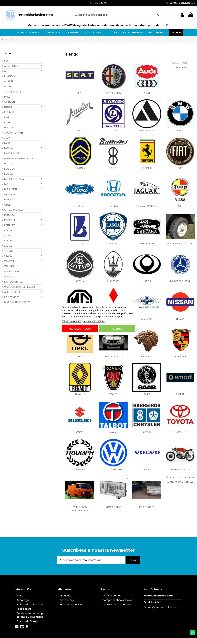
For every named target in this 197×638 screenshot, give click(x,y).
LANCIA (113, 243)
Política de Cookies (27, 621)
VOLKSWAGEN (113, 469)
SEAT (80, 93)
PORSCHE (180, 356)
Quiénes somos (112, 595)
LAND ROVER (146, 243)
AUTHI (113, 130)
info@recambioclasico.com (164, 607)
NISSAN (180, 319)
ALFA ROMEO (113, 93)
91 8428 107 (154, 602)
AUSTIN (80, 130)
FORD (79, 206)
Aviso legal (22, 600)
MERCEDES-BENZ (180, 281)
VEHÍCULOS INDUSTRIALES (80, 509)
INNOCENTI (180, 67)
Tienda (6, 53)
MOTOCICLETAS (180, 469)
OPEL (80, 356)
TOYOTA (180, 431)
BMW (180, 130)
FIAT (180, 168)
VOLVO (147, 469)
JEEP (180, 206)
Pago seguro (24, 609)
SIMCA (147, 431)
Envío (19, 595)
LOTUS (80, 281)
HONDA (113, 206)
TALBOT (113, 431)
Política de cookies (71, 320)
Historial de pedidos (71, 604)
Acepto (117, 328)
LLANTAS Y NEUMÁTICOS (180, 243)
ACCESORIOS (113, 507)
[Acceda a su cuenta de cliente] (182, 14)
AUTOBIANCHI (147, 130)
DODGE (113, 168)
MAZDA (146, 281)
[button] (27, 32)
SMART (180, 394)
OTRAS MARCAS (113, 356)
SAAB (147, 394)
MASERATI (113, 281)
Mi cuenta (65, 595)
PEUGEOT (147, 356)
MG (6, 184)
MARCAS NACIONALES (180, 482)
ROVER (113, 394)
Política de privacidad (29, 604)
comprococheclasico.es (117, 600)
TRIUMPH (79, 469)
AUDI (147, 93)
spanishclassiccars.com (117, 604)
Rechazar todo (79, 328)
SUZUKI (80, 431)
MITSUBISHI (10, 189)
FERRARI (147, 168)
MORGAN (146, 319)
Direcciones (67, 600)
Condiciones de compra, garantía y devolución (31, 615)
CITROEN (79, 168)
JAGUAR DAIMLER (146, 206)
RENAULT (79, 394)
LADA (80, 243)
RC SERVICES (146, 507)
